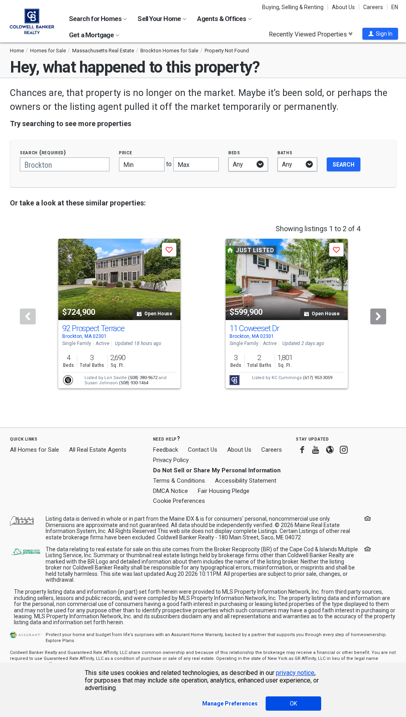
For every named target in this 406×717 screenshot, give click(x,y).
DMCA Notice (170, 491)
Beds (234, 152)
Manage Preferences (230, 703)
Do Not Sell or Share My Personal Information (217, 470)
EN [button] (394, 7)
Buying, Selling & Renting (293, 7)
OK (293, 703)
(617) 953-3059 (317, 377)
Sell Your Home (160, 19)
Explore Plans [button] (60, 640)
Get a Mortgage (92, 35)
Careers (373, 7)
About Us (343, 7)
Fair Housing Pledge (223, 491)
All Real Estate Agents (97, 449)
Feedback (165, 450)
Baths (285, 152)
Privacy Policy (171, 460)
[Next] (378, 316)
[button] (380, 34)
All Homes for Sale (34, 449)
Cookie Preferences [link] (179, 500)
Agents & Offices (222, 19)
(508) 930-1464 (133, 382)
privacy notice (295, 673)
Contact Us (202, 449)
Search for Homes (96, 19)
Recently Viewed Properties (309, 34)
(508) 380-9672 (142, 377)
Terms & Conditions (179, 480)
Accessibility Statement (245, 480)
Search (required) (43, 152)
